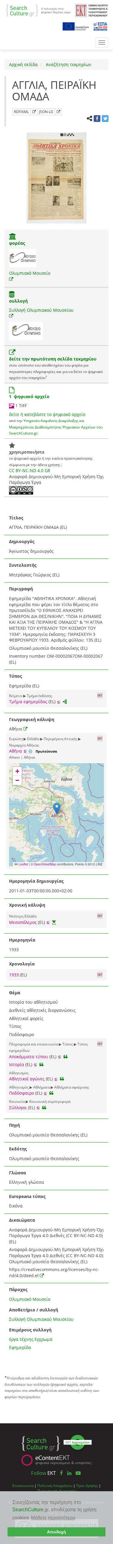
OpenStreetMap (45, 864)
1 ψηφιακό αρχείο (29, 396)
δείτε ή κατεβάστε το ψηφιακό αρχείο (47, 414)
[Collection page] (11, 295)
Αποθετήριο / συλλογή (33, 1310)
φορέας (17, 243)
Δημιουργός (21, 541)
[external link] (11, 279)
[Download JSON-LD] (58, 112)
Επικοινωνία (22, 1485)
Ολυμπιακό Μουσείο (29, 273)
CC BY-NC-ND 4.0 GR (29, 470)
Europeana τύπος (27, 1196)
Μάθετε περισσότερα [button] (53, 1517)
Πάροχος (18, 1289)
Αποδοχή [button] (56, 1531)
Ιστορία (16, 1064)
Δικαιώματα (22, 1220)
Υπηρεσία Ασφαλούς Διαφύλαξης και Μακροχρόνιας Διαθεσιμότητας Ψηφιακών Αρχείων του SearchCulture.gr (55, 426)
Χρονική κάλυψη (27, 905)
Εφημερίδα (20, 1347)
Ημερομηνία (22, 940)
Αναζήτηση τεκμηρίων (68, 64)
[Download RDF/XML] (34, 112)
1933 (14, 975)
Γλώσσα (17, 1173)
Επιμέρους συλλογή (30, 1330)
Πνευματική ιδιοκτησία (56, 1490)
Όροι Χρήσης (87, 1485)
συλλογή (18, 301)
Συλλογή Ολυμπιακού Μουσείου (41, 310)
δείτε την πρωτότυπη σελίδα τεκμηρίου (52, 359)
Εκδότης (18, 1149)
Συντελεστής (22, 565)
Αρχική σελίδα (23, 64)
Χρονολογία (22, 964)
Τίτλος (16, 518)
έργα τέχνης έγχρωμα (30, 1339)
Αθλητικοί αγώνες (27, 1079)
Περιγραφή (21, 589)
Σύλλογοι (18, 1107)
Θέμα (14, 992)
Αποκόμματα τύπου (28, 1056)
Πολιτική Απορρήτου (54, 1485)
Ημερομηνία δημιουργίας (36, 881)
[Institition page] (12, 237)
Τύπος (15, 676)
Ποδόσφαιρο (21, 1093)
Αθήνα (15, 751)
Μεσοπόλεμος (23, 922)
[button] (57, 808)
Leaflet (22, 864)
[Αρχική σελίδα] (38, 10)
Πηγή (14, 1125)
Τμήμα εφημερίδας (28, 701)
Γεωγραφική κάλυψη (31, 719)
